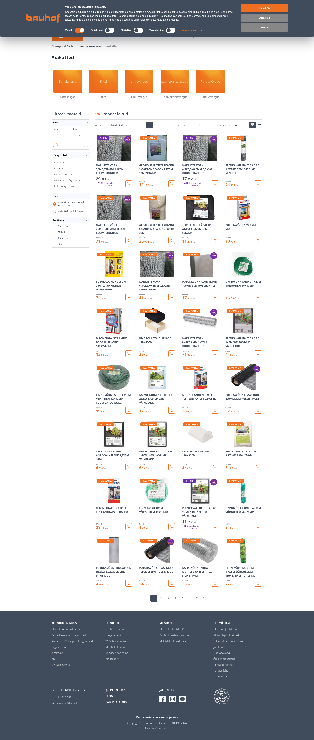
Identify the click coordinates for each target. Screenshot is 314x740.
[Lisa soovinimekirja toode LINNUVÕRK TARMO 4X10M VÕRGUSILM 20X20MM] (228, 501)
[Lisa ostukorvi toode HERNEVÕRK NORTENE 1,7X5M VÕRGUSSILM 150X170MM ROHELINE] (258, 583)
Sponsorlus (220, 676)
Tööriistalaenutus (116, 641)
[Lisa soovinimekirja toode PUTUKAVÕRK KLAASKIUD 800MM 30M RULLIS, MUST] (228, 388)
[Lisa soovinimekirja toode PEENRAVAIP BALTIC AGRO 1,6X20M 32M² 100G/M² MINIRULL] (228, 158)
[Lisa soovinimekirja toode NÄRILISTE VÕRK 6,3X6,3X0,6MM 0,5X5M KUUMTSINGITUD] (185, 158)
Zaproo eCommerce (157, 728)
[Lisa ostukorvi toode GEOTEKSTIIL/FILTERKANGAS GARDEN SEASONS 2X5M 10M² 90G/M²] (171, 183)
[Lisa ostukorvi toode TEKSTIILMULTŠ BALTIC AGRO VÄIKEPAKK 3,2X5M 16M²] (128, 467)
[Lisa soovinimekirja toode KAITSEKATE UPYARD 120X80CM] (185, 444)
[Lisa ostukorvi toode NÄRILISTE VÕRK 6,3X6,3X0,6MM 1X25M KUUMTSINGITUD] (128, 240)
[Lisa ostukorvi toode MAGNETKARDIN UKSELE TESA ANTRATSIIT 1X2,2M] (128, 526)
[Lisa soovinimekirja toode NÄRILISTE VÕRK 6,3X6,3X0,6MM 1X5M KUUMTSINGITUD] (98, 158)
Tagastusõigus (60, 647)
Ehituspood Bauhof (64, 46)
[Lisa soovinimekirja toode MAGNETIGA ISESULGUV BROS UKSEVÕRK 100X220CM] (98, 331)
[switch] (109, 30)
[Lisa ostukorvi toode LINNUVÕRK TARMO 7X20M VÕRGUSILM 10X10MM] (258, 297)
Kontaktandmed (223, 665)
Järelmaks (57, 653)
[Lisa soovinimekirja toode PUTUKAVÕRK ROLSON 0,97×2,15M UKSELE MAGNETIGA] (98, 274)
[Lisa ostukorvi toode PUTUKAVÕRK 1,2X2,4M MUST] (258, 240)
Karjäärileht (220, 670)
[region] (178, 361)
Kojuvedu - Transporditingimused (72, 641)
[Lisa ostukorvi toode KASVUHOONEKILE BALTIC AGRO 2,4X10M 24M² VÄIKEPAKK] (171, 410)
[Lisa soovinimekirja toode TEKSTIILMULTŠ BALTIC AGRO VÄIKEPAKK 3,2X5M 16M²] (98, 444)
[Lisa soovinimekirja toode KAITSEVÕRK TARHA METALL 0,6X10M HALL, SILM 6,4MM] (185, 561)
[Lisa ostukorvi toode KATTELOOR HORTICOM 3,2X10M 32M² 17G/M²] (258, 467)
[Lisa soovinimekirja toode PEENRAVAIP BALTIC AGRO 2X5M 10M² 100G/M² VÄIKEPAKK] (185, 501)
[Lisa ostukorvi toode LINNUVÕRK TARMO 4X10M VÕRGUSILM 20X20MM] (258, 526)
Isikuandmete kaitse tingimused (233, 641)
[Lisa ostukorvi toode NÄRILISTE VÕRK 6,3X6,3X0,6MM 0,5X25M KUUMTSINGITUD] (171, 297)
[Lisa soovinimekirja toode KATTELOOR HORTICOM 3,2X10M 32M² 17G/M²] (228, 444)
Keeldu (265, 27)
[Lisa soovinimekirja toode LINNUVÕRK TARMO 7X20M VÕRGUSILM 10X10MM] (228, 274)
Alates (57, 129)
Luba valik (264, 17)
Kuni (75, 129)
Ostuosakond (221, 653)
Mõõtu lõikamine (115, 647)
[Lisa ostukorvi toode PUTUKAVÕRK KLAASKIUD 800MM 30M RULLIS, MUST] (258, 410)
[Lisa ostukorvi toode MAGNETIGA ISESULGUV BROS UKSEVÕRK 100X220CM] (128, 353)
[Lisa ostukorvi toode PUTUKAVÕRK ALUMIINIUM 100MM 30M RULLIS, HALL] (215, 297)
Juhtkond (219, 647)
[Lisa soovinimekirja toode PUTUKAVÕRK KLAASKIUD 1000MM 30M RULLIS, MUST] (142, 561)
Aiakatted (112, 46)
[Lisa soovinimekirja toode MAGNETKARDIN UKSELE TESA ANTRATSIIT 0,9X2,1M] (185, 388)
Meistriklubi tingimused (173, 641)
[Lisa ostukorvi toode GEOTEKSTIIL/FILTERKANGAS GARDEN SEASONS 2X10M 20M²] (171, 240)
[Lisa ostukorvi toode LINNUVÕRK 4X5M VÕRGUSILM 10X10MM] (171, 526)
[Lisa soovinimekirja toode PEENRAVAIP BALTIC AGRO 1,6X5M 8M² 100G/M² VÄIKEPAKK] (142, 444)
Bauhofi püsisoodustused (175, 635)
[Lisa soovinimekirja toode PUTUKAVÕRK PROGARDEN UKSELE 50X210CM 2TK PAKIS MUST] (98, 561)
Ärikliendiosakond (224, 659)
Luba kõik (264, 8)
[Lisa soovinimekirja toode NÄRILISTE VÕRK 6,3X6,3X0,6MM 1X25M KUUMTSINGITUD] (98, 218)
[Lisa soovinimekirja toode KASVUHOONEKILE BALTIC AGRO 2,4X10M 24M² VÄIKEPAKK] (142, 388)
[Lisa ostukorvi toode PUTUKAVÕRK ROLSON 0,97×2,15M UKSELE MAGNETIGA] (128, 297)
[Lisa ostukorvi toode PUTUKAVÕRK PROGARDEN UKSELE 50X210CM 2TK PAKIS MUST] (128, 583)
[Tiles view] (252, 125)
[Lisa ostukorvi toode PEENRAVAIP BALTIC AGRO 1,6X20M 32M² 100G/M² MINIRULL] (258, 183)
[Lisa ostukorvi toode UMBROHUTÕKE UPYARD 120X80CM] (171, 353)
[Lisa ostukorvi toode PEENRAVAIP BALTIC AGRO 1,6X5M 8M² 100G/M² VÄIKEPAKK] (171, 467)
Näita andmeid (190, 30)
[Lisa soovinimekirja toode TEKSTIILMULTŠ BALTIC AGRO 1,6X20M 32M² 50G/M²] (185, 218)
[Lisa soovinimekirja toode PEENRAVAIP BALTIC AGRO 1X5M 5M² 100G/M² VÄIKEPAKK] (228, 331)
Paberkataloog (116, 702)
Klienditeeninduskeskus (66, 629)
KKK (54, 659)
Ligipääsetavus (61, 665)
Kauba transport (115, 629)
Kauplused (117, 690)
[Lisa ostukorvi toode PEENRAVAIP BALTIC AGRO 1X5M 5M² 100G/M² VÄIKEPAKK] (258, 353)
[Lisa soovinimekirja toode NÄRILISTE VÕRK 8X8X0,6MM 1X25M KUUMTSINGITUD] (185, 331)
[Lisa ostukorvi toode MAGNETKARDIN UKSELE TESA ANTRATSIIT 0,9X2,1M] (215, 410)
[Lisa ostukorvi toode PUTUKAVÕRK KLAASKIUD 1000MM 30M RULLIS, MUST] (171, 583)
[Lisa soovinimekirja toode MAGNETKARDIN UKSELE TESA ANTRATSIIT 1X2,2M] (98, 501)
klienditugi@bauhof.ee (67, 702)
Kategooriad (60, 155)
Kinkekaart (112, 659)
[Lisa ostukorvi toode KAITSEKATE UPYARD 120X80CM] (215, 467)
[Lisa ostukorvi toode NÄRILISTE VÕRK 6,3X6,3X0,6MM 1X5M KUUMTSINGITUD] (128, 183)
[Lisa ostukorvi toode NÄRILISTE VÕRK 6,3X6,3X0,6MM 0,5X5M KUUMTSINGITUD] (215, 183)
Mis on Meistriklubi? (171, 629)
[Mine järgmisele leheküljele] (199, 125)
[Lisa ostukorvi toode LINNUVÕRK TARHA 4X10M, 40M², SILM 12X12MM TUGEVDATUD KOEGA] (128, 410)
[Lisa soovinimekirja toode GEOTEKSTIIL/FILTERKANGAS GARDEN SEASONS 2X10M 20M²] (142, 218)
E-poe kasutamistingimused (69, 635)
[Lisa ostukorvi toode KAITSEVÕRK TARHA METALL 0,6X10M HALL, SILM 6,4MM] (215, 583)
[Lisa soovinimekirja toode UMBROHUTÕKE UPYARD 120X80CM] (142, 331)
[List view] (259, 125)
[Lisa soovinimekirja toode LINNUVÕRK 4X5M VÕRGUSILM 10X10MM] (142, 501)
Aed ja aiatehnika (91, 46)
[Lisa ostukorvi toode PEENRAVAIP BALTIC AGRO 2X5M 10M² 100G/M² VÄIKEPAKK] (215, 526)
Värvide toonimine (116, 653)
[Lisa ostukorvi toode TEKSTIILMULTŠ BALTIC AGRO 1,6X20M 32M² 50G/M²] (215, 240)
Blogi (109, 696)
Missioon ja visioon (225, 629)
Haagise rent (113, 635)
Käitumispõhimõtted (226, 635)
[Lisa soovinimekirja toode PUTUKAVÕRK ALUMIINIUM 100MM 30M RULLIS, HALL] (185, 274)
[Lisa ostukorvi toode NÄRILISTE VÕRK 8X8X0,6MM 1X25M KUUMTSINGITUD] (215, 353)
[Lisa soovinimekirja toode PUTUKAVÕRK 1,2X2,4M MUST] (228, 218)
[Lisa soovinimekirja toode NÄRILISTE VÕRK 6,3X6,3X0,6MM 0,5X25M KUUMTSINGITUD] (142, 274)
